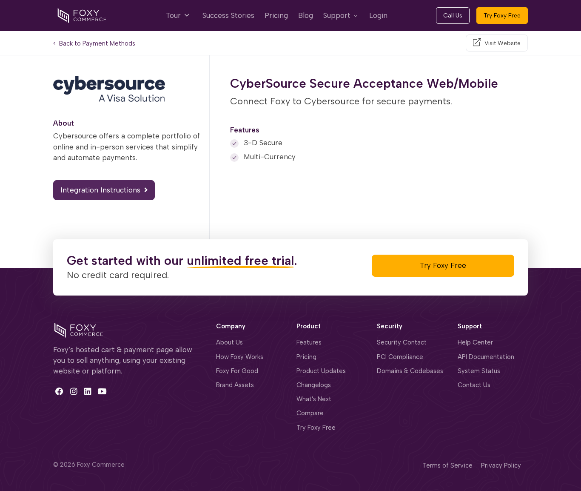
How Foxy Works (239, 357)
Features (309, 342)
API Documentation (486, 357)
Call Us (452, 15)
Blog (305, 15)
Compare (310, 413)
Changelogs (313, 385)
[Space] (78, 329)
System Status (479, 371)
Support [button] (336, 15)
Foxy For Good (237, 371)
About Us (229, 342)
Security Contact (402, 342)
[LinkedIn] (88, 391)
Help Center (475, 342)
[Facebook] (59, 391)
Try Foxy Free (502, 15)
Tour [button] (174, 15)
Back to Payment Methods (96, 43)
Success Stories (228, 15)
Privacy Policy (501, 465)
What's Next (313, 399)
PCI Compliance (400, 357)
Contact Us (474, 385)
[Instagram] (73, 391)
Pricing (276, 15)
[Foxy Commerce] (82, 15)
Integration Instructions (101, 190)
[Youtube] (102, 391)
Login (378, 15)
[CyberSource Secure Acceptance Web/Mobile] (127, 89)
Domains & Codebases (410, 371)
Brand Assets (235, 385)
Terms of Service (447, 465)
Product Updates (321, 371)
